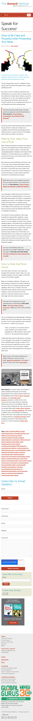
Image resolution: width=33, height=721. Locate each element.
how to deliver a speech (14, 448)
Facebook (2, 717)
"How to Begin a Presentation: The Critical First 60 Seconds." (13, 116)
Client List (4, 644)
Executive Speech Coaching (8, 682)
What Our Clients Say (7, 642)
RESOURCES (4, 660)
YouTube (15, 717)
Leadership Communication (8, 679)
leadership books (10, 469)
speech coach (11, 444)
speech (12, 452)
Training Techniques (6, 638)
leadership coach (17, 459)
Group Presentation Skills (8, 681)
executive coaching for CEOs (15, 440)
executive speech (12, 475)
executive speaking (13, 454)
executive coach (17, 461)
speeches (11, 438)
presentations (11, 446)
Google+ (12, 717)
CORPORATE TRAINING (8, 677)
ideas (24, 456)
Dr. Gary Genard (5, 640)
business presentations (14, 433)
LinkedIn (7, 593)
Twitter (3, 593)
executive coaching (14, 450)
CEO (17, 446)
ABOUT (3, 636)
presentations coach (14, 471)
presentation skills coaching (13, 465)
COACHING (4, 666)
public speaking (10, 431)
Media (3, 645)
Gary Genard (14, 46)
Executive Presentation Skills (9, 668)
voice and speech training (14, 456)
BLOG (3, 662)
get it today (23, 362)
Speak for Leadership (13, 360)
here (25, 360)
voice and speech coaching (14, 463)
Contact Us (5, 714)
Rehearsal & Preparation (8, 673)
